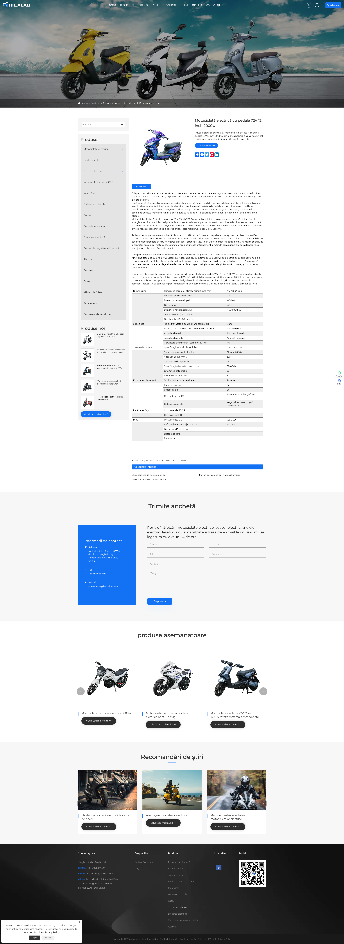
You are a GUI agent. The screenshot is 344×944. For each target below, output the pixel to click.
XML (215, 939)
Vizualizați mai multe (95, 414)
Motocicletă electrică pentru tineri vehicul (110, 398)
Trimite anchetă (192, 5)
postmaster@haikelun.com (103, 586)
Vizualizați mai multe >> (98, 720)
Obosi (87, 281)
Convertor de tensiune (97, 314)
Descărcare (170, 5)
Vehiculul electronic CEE (98, 182)
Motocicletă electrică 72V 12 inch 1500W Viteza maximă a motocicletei (234, 715)
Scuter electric (92, 160)
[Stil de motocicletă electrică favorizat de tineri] (107, 790)
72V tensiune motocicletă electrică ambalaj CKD (109, 382)
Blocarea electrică (94, 237)
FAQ (137, 868)
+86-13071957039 (97, 573)
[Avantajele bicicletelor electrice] (172, 790)
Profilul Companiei (145, 862)
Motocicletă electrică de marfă (149, 479)
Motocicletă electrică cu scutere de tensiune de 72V (109, 366)
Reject (35, 937)
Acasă (112, 5)
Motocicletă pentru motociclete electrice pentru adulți (167, 715)
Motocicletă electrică (114, 103)
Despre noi (127, 5)
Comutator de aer (94, 226)
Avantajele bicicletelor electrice (166, 815)
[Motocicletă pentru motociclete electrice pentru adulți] (172, 678)
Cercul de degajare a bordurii (101, 248)
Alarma (88, 259)
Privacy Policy (224, 939)
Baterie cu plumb (94, 204)
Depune (160, 601)
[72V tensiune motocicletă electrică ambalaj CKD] (87, 381)
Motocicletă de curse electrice (145, 103)
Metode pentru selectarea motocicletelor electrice (227, 817)
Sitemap (202, 939)
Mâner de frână (93, 292)
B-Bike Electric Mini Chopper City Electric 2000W (110, 335)
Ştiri (156, 5)
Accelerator (90, 303)
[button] (81, 691)
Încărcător (90, 193)
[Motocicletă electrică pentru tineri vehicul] (87, 397)
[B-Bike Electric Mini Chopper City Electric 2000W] (87, 334)
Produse (143, 5)
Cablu (87, 215)
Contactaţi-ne (215, 5)
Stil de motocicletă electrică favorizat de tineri (105, 817)
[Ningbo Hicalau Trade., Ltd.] (16, 5)
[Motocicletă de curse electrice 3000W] (107, 678)
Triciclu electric (93, 171)
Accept (48, 937)
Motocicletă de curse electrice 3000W (106, 713)
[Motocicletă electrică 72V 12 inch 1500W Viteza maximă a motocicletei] (236, 678)
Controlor (89, 270)
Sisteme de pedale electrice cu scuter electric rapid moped (111, 351)
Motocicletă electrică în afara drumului (219, 475)
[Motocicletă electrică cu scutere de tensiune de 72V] (87, 365)
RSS (209, 939)
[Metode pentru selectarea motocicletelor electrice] (236, 790)
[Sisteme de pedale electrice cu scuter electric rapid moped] (87, 350)
